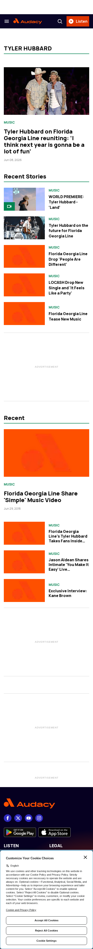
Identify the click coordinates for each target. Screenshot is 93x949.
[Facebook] (7, 818)
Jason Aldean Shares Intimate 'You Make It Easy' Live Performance (69, 567)
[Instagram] (39, 818)
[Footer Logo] (46, 803)
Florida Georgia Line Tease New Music (68, 316)
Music (9, 122)
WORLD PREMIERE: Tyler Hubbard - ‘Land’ (66, 202)
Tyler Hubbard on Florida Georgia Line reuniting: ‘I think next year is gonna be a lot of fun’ (44, 141)
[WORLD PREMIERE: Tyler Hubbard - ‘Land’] (24, 199)
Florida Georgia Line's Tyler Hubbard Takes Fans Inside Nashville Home (68, 538)
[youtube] (28, 818)
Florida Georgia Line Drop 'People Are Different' (68, 259)
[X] (18, 818)
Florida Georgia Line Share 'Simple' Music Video (41, 496)
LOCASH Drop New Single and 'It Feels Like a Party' (66, 288)
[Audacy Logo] (27, 21)
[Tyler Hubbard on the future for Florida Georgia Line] (24, 227)
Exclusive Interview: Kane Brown (68, 593)
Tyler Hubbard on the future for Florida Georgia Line (68, 231)
